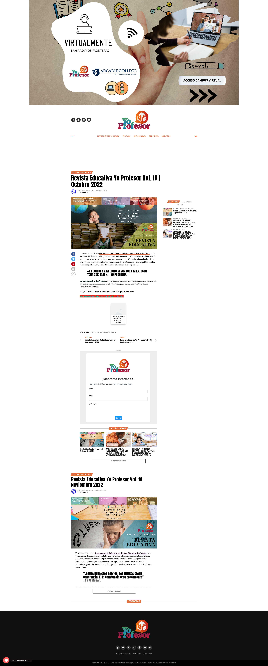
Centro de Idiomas (140, 136)
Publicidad (137, 653)
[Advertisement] (134, 155)
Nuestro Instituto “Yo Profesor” (108, 136)
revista (114, 332)
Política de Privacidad (123, 653)
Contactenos (166, 136)
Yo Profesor (84, 192)
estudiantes (97, 332)
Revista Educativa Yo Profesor (93, 281)
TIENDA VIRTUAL (154, 136)
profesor (107, 332)
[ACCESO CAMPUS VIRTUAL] (134, 104)
